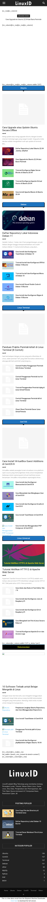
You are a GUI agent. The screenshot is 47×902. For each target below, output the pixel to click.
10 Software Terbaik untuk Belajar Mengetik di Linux (20, 688)
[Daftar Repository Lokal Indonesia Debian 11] (23, 220)
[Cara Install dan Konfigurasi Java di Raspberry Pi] (8, 602)
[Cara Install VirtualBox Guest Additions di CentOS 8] (23, 443)
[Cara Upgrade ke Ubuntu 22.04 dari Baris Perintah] (8, 162)
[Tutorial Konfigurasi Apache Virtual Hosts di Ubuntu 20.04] (8, 184)
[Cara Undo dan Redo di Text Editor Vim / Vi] (8, 591)
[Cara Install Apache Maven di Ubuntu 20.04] (8, 195)
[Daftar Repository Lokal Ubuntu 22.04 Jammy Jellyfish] (8, 151)
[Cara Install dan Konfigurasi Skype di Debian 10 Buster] (8, 298)
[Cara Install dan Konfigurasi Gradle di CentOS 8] (8, 507)
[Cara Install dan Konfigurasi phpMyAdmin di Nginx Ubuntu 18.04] (8, 743)
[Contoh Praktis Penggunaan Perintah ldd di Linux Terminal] (8, 369)
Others (41, 890)
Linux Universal (23, 538)
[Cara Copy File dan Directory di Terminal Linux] (8, 813)
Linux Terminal (23, 308)
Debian (23, 204)
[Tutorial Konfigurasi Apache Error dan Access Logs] (8, 634)
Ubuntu (23, 88)
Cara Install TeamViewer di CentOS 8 (29, 515)
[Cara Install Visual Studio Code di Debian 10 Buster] (8, 287)
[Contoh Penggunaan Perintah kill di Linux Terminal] (8, 401)
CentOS (26, 890)
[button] (44, 3)
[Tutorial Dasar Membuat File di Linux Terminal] (8, 835)
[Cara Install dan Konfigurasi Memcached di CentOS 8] (8, 485)
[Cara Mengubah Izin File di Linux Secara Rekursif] (8, 624)
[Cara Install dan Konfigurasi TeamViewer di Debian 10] (8, 254)
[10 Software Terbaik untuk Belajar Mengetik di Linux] (23, 668)
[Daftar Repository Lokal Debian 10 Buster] (8, 824)
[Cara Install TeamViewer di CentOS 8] (8, 518)
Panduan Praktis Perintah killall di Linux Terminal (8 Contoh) (22, 348)
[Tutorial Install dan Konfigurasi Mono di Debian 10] (8, 276)
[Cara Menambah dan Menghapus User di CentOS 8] (8, 496)
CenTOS (23, 422)
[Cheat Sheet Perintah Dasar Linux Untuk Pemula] (8, 412)
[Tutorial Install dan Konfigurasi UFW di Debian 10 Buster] (8, 265)
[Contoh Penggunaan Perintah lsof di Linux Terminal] (8, 379)
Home (6, 890)
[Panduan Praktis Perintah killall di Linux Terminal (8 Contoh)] (23, 329)
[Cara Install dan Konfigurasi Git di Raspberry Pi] (8, 613)
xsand (4, 133)
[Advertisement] (23, 50)
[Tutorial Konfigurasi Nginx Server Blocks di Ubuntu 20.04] (8, 173)
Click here (14, 901)
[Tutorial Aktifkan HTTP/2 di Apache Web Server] (23, 555)
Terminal (33, 890)
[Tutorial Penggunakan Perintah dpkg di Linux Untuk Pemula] (8, 390)
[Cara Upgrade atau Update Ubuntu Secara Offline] (23, 109)
